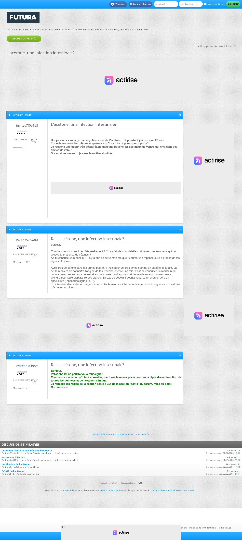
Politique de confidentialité (202, 527)
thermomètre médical (163, 490)
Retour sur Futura (140, 4)
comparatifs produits (111, 490)
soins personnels (185, 490)
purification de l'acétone (15, 464)
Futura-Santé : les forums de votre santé (47, 29)
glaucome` (142, 434)
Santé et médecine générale (88, 29)
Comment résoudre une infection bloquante (27, 450)
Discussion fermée (24, 38)
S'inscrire (118, 4)
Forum (17, 29)
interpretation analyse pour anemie (114, 434)
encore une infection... (14, 457)
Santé (68, 490)
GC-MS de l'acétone (13, 471)
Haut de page (224, 527)
